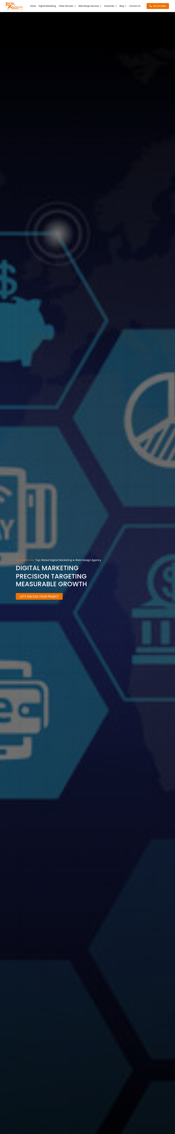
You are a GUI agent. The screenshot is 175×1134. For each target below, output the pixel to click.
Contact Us (135, 6)
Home (33, 6)
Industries (109, 6)
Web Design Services (88, 6)
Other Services (66, 6)
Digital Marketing (47, 6)
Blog (122, 6)
